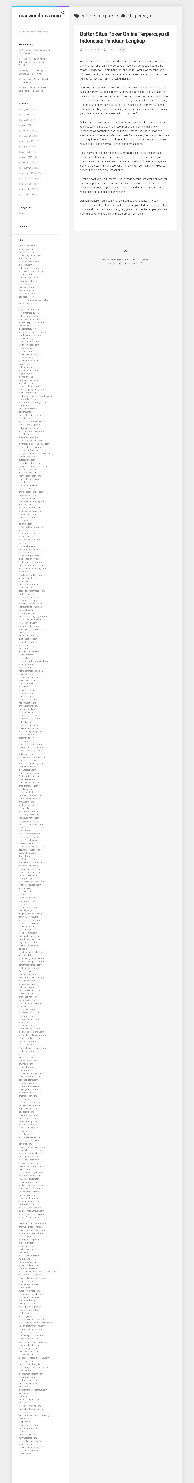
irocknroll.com (25, 505)
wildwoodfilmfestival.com (30, 399)
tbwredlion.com (26, 1332)
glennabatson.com (27, 770)
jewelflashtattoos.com (29, 345)
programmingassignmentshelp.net (34, 300)
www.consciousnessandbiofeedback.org (37, 1272)
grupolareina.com (27, 418)
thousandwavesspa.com (30, 1003)
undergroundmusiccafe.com (32, 1447)
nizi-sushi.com (25, 891)
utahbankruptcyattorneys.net (32, 501)
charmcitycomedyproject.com (32, 846)
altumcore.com (26, 1064)
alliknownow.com (27, 754)
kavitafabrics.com (27, 981)
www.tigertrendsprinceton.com (33, 1147)
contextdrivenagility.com (30, 853)
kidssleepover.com (27, 303)
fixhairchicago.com (27, 1041)
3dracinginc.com (26, 741)
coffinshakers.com (27, 859)
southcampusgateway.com (31, 389)
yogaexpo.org (25, 667)
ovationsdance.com (28, 639)
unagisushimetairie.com (30, 341)
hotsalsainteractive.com (30, 268)
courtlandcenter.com (28, 1006)
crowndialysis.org (27, 613)
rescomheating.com (28, 1434)
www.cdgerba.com (27, 1316)
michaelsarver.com (27, 594)
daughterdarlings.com (29, 262)
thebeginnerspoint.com (29, 728)
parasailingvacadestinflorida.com (34, 1367)
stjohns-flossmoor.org (29, 968)
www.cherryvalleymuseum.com (33, 421)
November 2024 (28, 178)
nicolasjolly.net (25, 808)
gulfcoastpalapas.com (29, 1086)
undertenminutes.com (29, 281)
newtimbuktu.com (27, 290)
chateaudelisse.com (28, 393)
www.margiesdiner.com (29, 1201)
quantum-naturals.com (29, 1339)
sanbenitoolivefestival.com (31, 715)
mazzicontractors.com (29, 1291)
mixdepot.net (24, 1259)
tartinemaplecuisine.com (30, 885)
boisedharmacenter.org (29, 680)
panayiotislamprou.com (30, 386)
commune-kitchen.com (29, 799)
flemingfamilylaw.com (29, 1399)
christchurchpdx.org (28, 792)
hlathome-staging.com (29, 600)
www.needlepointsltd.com (30, 1208)
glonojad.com (25, 830)
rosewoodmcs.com (34, 16)
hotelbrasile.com (26, 405)
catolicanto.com (26, 648)
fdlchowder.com (26, 1204)
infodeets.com (25, 265)
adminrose (112, 49)
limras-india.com (26, 249)
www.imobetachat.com (29, 1115)
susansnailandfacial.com (30, 1140)
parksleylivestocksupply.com (32, 677)
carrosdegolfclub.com (29, 450)
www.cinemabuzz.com (29, 1255)
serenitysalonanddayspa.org (32, 271)
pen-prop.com (25, 1144)
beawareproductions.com (30, 850)
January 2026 (27, 136)
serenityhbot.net (26, 1134)
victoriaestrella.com (28, 1000)
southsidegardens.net (28, 1284)
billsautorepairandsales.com (32, 1335)
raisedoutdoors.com (28, 495)
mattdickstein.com (27, 1118)
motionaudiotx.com (28, 1428)
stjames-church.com (28, 837)
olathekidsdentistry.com (29, 559)
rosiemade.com (26, 552)
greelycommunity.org (28, 821)
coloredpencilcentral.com (30, 485)
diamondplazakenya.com (30, 1329)
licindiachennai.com (28, 258)
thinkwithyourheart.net (29, 498)
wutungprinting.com (28, 933)
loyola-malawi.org (27, 690)
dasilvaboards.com (27, 767)
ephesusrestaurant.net (29, 1297)
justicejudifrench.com (28, 866)
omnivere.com (25, 284)
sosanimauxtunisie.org (29, 370)
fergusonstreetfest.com (29, 1345)
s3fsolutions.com (27, 460)
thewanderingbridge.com (30, 869)
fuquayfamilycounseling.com (32, 1409)
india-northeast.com (28, 473)
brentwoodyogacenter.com (31, 1227)
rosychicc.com (26, 693)
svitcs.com (24, 1054)
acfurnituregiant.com (28, 278)
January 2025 (27, 168)
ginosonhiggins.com (28, 929)
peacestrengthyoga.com (30, 1163)
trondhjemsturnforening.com (32, 1326)
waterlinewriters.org (27, 1093)
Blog (23, 213)
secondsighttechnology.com (32, 591)
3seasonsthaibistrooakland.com (33, 661)
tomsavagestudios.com (30, 626)
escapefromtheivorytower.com (33, 466)
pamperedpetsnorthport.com (32, 549)
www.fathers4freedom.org (31, 1150)
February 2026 (27, 131)
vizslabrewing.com (27, 530)
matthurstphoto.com (28, 1351)
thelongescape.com (28, 907)
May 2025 (25, 146)
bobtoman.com (26, 367)
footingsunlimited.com (29, 1192)
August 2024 (27, 194)
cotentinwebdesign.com (29, 425)
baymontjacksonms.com (30, 942)
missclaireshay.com (28, 246)
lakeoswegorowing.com (30, 1406)
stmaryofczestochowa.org (31, 862)
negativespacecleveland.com (32, 952)
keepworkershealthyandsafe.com (34, 332)
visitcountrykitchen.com (29, 920)
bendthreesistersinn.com (30, 965)
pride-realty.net (25, 1371)
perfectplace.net (26, 658)
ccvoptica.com (26, 1236)
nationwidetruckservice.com (31, 990)
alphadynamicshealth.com (31, 1374)
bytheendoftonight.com (29, 699)
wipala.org (23, 687)
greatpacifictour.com (28, 997)
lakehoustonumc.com (29, 1125)
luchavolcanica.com (28, 984)
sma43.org (24, 1220)
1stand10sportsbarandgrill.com (33, 568)
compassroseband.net (29, 1061)
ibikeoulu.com (25, 856)
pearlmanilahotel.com (28, 361)
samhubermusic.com (28, 1450)
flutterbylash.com (27, 1377)
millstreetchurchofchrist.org (31, 1364)
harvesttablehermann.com (31, 447)
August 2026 (27, 109)
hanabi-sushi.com (27, 1246)
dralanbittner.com (27, 533)
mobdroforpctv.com (28, 709)
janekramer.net (25, 888)
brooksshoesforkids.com (30, 1073)
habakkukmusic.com (28, 1128)
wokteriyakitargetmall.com (31, 604)
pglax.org (23, 949)
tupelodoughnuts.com (29, 556)
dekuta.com (24, 1252)
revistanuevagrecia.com (29, 834)
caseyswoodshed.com (29, 1038)
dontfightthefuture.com (29, 479)
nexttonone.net (25, 1131)
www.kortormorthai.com (30, 1176)
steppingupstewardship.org (31, 1233)
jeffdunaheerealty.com (29, 1160)
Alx (142, 263)
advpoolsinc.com (27, 1025)
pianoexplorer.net (26, 1281)
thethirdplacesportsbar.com (31, 1294)
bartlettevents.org (26, 412)
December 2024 (28, 173)
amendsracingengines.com (31, 1172)
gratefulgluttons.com (28, 706)
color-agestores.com (28, 683)
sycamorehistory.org (28, 1265)
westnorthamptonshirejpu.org (32, 402)
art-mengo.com (26, 894)
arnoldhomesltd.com (28, 482)
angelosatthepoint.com (29, 1029)
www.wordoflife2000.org (30, 508)
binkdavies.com (26, 789)
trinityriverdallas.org (27, 655)
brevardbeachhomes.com (30, 463)
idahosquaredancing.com (30, 511)
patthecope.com (26, 1051)
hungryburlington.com (29, 878)
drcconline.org (25, 1016)
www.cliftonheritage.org (29, 1217)
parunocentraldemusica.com (32, 1319)
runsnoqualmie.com (28, 1195)
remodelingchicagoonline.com (32, 1224)
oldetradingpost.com (28, 428)
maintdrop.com (26, 364)
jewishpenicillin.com (28, 623)
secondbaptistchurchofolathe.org (34, 1415)
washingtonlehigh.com (29, 1240)
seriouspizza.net (26, 1057)
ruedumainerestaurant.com (31, 824)
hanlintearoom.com (28, 1380)
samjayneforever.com (29, 1348)
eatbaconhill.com (27, 297)
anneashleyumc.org (28, 1182)
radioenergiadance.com (29, 380)
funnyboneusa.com (28, 971)
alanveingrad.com (27, 926)
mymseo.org (25, 1419)
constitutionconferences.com (32, 1048)
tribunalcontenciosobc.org (31, 760)
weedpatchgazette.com (29, 540)
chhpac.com (24, 1422)
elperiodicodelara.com (29, 252)
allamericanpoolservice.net (31, 620)
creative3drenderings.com (30, 1102)
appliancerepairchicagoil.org (31, 322)
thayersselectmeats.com (30, 1076)
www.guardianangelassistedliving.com (36, 1323)
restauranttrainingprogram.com (33, 616)
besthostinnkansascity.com (31, 1441)
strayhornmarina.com (29, 773)
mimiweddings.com (28, 1438)
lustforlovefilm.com (27, 805)
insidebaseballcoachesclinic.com (34, 1358)
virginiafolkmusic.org (28, 635)
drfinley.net (23, 1396)
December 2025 (28, 141)
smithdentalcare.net (27, 1444)
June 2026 (26, 120)
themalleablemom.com (29, 872)
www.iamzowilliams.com (30, 1275)
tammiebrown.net (27, 901)
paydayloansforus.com (29, 310)
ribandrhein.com (26, 642)
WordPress (124, 263)
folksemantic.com (27, 517)
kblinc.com (24, 543)
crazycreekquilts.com (28, 786)
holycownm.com (26, 987)
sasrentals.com (26, 588)
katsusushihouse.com (29, 818)
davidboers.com (26, 1112)
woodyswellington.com (29, 1300)
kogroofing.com (26, 373)
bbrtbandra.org (25, 351)
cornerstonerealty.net (28, 1268)
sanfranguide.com (27, 735)
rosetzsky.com (25, 827)
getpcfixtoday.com (27, 348)
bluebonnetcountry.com (29, 354)
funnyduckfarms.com (29, 1383)
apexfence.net (25, 1454)
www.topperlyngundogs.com (32, 1153)
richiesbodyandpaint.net (29, 255)
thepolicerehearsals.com (30, 751)
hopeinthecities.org (27, 703)
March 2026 (26, 125)
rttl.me (21, 1431)
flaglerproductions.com (29, 776)
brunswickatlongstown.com (31, 882)
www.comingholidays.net (30, 731)
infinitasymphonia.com (29, 811)
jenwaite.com (25, 1387)
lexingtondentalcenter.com (30, 607)
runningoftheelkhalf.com (30, 1156)
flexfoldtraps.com (27, 1169)
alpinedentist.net (26, 377)
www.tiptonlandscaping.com (32, 1230)
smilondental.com (27, 581)
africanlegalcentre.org (28, 814)
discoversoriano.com (28, 725)
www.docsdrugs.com (28, 1198)
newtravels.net (25, 306)
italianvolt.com (25, 524)
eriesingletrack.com (27, 546)
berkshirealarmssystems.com (32, 527)
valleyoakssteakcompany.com (32, 1035)
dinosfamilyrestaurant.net (30, 441)
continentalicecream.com (30, 782)
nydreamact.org (26, 338)
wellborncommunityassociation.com (35, 396)
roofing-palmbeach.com (30, 476)
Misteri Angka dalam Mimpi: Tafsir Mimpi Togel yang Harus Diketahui (32, 62)
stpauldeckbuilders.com (29, 1188)
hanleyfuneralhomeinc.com (31, 562)
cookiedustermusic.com (30, 974)
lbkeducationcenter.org (29, 652)
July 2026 (25, 114)
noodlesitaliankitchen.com (31, 335)
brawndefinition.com (28, 779)
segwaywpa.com (26, 1083)
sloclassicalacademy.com (31, 763)
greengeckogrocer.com (29, 597)
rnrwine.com (24, 1402)
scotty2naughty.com (28, 840)
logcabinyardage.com (29, 1108)
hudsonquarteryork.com (30, 1310)
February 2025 (27, 162)
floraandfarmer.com (28, 457)
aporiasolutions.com (28, 1080)
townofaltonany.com (28, 946)
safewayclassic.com (28, 316)
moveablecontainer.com (30, 415)
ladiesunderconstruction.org (31, 431)
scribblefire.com (26, 664)
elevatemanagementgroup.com (33, 1390)
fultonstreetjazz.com (28, 409)
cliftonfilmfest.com (27, 488)
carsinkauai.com (26, 1361)
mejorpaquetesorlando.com (31, 565)
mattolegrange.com (28, 910)
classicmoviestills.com (29, 719)
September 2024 (28, 189)
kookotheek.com (26, 383)
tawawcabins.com (27, 514)
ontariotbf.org (25, 326)
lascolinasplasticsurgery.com (32, 1214)
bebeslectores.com (27, 434)
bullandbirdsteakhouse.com (31, 1211)
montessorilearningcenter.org (32, 1342)
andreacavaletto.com (28, 674)
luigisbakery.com (26, 1243)
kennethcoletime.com (28, 875)
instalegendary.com (27, 329)
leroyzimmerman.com (29, 1393)
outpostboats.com (27, 696)
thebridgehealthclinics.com (31, 1089)
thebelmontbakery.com (29, 313)
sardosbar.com (26, 520)
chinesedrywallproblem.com (31, 961)
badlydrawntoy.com (28, 1121)
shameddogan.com (28, 1096)
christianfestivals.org (28, 917)
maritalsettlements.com (29, 936)
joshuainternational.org (29, 1137)
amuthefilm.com (26, 802)
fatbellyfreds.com (27, 1303)
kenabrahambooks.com (30, 795)
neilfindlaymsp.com (27, 1009)
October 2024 (27, 184)
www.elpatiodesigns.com (30, 1307)
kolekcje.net (24, 645)
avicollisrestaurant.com (29, 1013)
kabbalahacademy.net (28, 578)
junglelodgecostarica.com (30, 914)
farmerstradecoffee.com (30, 1105)
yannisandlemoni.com (29, 536)
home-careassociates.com (31, 671)
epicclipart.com (26, 358)
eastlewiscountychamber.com (32, 757)
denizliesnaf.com (26, 1045)
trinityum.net (24, 1287)
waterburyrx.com (26, 1022)
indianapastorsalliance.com (31, 1032)
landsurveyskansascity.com (31, 1185)
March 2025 (26, 157)
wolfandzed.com (26, 1249)
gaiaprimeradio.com (28, 898)
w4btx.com (24, 572)
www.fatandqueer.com (29, 1179)
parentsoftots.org (27, 1099)
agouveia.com (25, 1412)
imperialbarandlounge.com (31, 492)
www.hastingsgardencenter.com (33, 1278)
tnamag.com (25, 1070)
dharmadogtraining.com (30, 1425)
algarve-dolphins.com (28, 923)
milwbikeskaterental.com (30, 939)
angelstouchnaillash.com (30, 575)
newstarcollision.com (28, 584)
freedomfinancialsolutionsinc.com (34, 1166)
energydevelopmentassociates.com (35, 453)
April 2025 (25, 152)
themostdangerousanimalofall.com (35, 747)
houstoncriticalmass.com (30, 744)
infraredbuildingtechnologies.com (34, 444)
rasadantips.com (26, 287)
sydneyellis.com (26, 610)
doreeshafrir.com (27, 843)
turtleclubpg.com (26, 993)
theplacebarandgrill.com (30, 1019)
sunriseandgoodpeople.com (31, 958)
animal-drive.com (27, 1067)
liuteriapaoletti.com (27, 955)
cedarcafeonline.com (28, 274)
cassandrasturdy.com (29, 712)
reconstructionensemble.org (31, 977)
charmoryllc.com (27, 738)
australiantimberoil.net (29, 437)
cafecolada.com (26, 722)
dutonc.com (24, 904)
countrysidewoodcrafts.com (32, 319)
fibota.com (24, 1313)
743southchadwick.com (30, 469)
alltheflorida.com (26, 1355)
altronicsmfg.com (27, 294)
